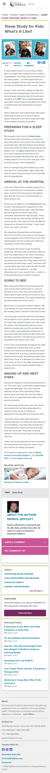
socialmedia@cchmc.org (12, 738)
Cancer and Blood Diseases (18, 574)
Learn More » (29, 714)
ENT (20, 99)
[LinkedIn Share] (44, 63)
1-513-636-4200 (8, 730)
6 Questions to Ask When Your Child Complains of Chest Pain (22, 628)
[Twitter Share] (41, 63)
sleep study (17, 492)
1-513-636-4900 (12, 734)
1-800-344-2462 (23, 730)
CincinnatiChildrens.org (12, 758)
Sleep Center (35, 136)
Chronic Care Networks (16, 586)
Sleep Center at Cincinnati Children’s (22, 454)
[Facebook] (3, 749)
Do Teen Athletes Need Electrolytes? (22, 638)
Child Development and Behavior (21, 578)
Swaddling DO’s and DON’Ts (18, 660)
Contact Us (6, 762)
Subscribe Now (25, 613)
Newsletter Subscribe (11, 754)
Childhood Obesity (14, 582)
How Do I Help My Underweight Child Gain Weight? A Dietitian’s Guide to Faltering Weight (22, 649)
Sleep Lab (33, 204)
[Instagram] (7, 749)
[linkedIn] (11, 749)
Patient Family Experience (24, 14)
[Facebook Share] (38, 63)
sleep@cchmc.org (24, 458)
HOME (5, 14)
